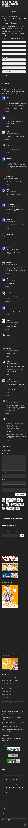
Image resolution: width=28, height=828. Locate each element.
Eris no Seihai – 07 (6, 691)
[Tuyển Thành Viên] (10, 669)
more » (22, 510)
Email (4, 480)
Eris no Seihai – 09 (6, 686)
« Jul (6, 792)
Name (4, 472)
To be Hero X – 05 (13, 726)
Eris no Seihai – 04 (6, 700)
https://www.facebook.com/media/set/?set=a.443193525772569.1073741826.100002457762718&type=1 (16, 436)
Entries (5, 817)
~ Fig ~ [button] (5, 63)
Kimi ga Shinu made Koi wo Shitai (10, 677)
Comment (5, 453)
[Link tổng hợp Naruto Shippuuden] (10, 570)
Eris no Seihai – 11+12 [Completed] (10, 680)
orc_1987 (14, 16)
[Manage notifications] (25, 825)
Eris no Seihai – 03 (6, 703)
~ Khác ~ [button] (6, 67)
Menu (14, 11)
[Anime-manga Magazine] (10, 607)
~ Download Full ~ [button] (8, 54)
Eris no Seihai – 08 (6, 689)
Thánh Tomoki (10, 204)
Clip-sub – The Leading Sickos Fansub (10, 4)
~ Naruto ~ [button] (6, 50)
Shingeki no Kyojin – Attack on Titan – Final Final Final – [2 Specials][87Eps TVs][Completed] (13, 713)
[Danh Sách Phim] (10, 560)
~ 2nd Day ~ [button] (7, 42)
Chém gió (6, 83)
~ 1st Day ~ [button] (6, 59)
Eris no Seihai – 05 (6, 697)
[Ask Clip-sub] (10, 578)
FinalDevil (9, 219)
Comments (6, 819)
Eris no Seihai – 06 (6, 694)
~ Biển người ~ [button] (7, 46)
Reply (7, 111)
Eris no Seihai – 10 (6, 683)
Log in (3, 808)
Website (4, 487)
